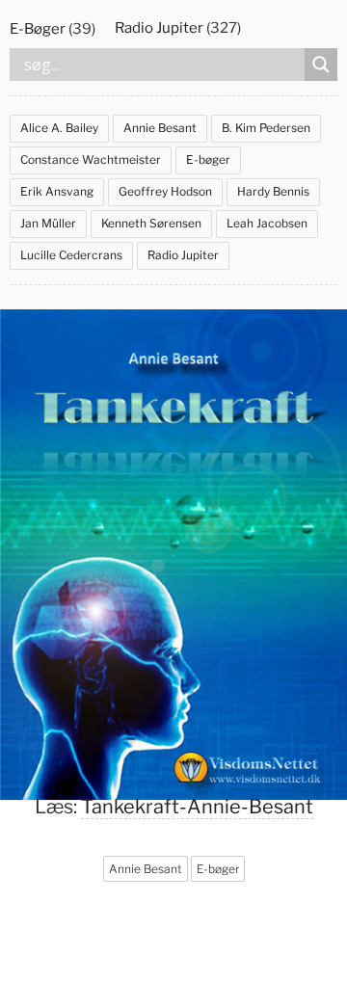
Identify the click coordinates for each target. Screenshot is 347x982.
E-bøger (208, 159)
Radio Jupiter (159, 28)
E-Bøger (38, 29)
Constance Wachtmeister (90, 159)
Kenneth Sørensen (151, 223)
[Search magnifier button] (321, 64)
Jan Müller (48, 223)
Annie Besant (160, 127)
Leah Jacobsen (267, 223)
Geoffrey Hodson (165, 191)
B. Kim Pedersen (266, 127)
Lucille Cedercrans (71, 255)
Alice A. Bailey (59, 127)
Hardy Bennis (273, 191)
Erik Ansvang (56, 191)
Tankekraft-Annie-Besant (197, 806)
